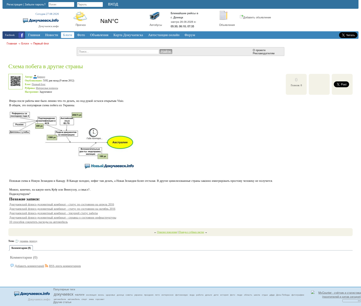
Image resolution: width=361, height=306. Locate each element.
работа (199, 294)
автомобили (60, 299)
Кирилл (41, 76)
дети (216, 294)
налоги (79, 294)
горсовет (99, 299)
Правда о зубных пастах (191, 232)
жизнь (101, 294)
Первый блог (41, 43)
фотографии (297, 294)
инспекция (91, 294)
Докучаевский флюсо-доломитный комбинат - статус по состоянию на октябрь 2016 (62, 208)
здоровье (110, 294)
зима (91, 299)
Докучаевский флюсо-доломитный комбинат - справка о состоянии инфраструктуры (62, 217)
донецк (120, 294)
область (248, 294)
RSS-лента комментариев (65, 266)
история (224, 294)
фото (232, 294)
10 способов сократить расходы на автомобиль (38, 222)
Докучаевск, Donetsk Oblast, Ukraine (121, 21)
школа (257, 294)
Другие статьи (62, 302)
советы (129, 294)
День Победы (283, 294)
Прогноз (81, 25)
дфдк (272, 294)
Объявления (227, 25)
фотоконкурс (181, 294)
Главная (12, 43)
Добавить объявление (257, 17)
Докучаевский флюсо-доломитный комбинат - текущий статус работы (53, 213)
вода (192, 294)
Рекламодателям (264, 53)
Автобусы (156, 25)
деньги (208, 294)
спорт (84, 299)
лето (157, 294)
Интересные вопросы (47, 88)
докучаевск (63, 294)
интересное (167, 294)
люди (239, 294)
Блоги (25, 43)
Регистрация (14, 4)
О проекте (259, 50)
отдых (265, 294)
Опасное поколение (167, 232)
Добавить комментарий (29, 266)
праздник (148, 294)
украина (24, 241)
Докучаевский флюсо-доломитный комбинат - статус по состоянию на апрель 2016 (61, 204)
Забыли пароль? (35, 4)
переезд (33, 241)
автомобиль (74, 299)
